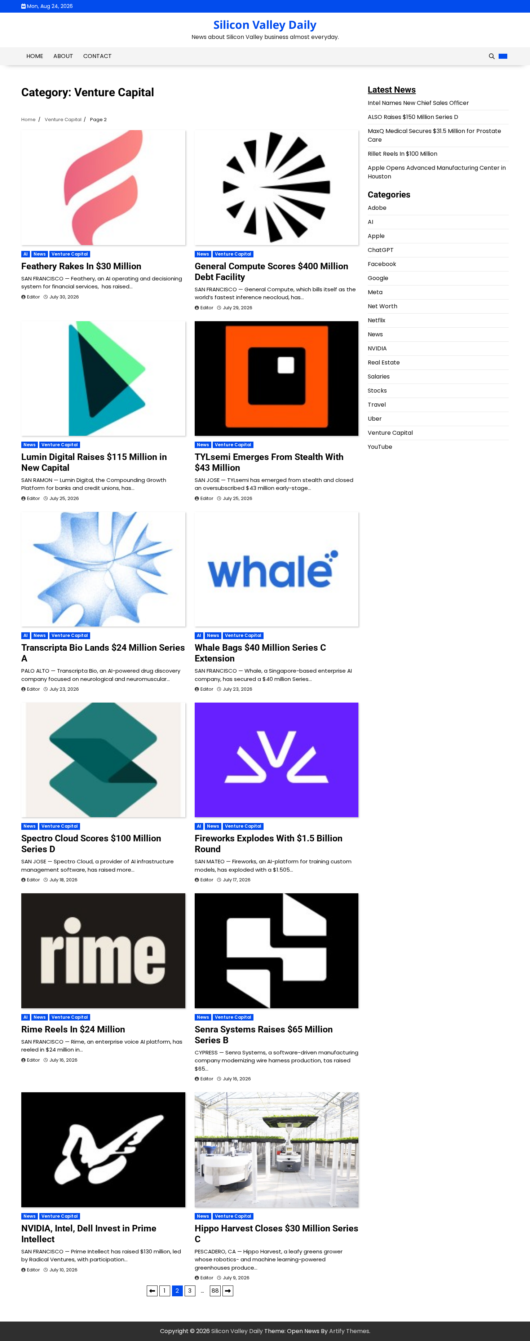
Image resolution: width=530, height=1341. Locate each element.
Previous (152, 1290)
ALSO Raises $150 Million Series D (413, 117)
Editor (33, 297)
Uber (375, 419)
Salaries (379, 376)
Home (34, 56)
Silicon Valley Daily (265, 24)
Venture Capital (70, 254)
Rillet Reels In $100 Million (402, 154)
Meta (375, 292)
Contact (97, 56)
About (63, 56)
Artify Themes (349, 1331)
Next (227, 1290)
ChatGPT (381, 250)
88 (215, 1291)
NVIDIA (377, 348)
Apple (376, 236)
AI (25, 254)
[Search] (491, 56)
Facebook (382, 264)
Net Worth (382, 306)
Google (378, 278)
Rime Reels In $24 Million (73, 1029)
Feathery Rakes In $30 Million (81, 266)
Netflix (376, 320)
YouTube (380, 447)
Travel (377, 404)
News (40, 254)
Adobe (377, 208)
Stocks (377, 390)
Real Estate (384, 362)
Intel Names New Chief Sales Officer (418, 103)
